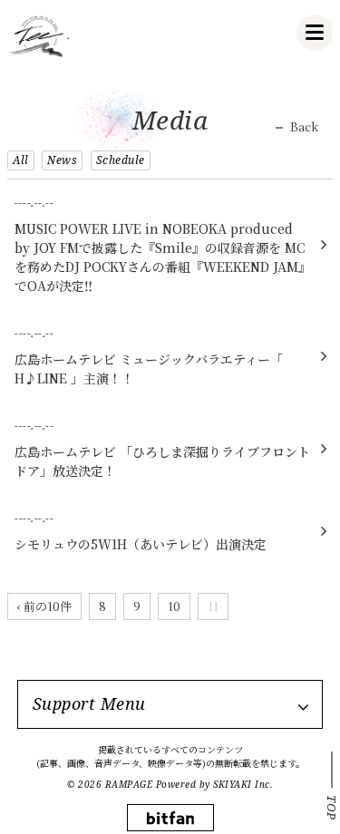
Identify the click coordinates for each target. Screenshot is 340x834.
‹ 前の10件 (44, 606)
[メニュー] (314, 33)
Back (304, 127)
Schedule (120, 160)
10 (174, 606)
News (62, 160)
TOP (332, 807)
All (21, 160)
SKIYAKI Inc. (243, 784)
